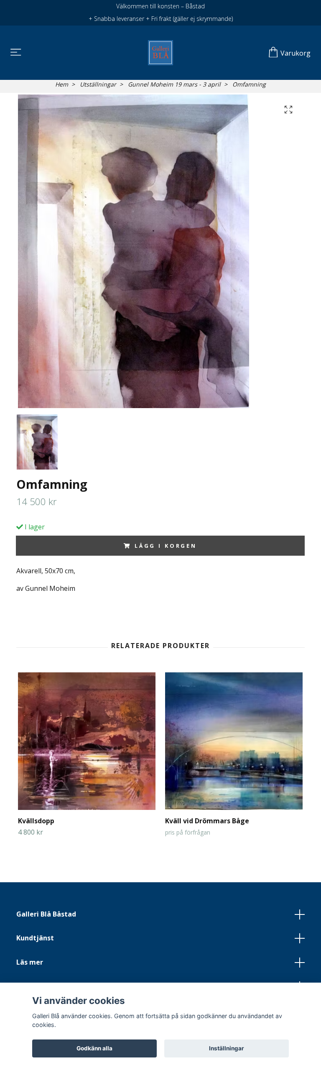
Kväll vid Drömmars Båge (207, 820)
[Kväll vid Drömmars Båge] (234, 741)
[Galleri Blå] (160, 52)
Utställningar (98, 84)
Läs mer (29, 962)
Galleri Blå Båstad (46, 914)
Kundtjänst (35, 937)
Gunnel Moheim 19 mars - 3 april (174, 84)
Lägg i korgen (166, 545)
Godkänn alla (94, 1048)
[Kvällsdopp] (86, 741)
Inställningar (226, 1048)
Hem (61, 84)
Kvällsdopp (36, 820)
